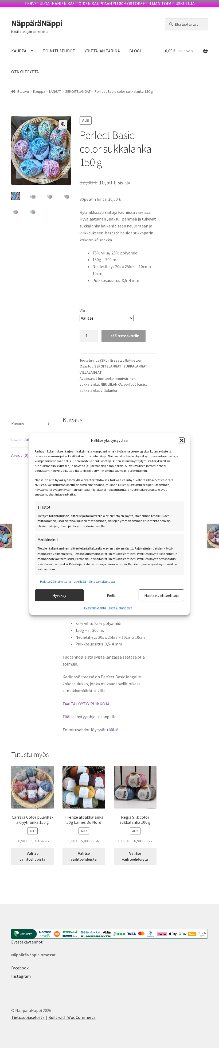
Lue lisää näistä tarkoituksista (94, 581)
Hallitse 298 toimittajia (55, 581)
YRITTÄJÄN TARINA (102, 50)
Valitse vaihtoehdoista (32, 856)
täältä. (113, 729)
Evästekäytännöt (27, 942)
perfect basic (135, 384)
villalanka (109, 390)
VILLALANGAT (91, 372)
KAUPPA (18, 50)
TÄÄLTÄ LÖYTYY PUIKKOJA (86, 703)
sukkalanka (89, 390)
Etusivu (23, 91)
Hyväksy (59, 595)
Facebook (20, 967)
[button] (181, 440)
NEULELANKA (111, 384)
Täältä (68, 716)
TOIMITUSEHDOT (59, 50)
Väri (83, 310)
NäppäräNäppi (36, 23)
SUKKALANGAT (135, 366)
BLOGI (135, 50)
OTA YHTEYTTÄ (25, 71)
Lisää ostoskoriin (123, 335)
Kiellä (111, 595)
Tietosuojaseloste (120, 608)
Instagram (21, 976)
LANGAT (55, 91)
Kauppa (39, 91)
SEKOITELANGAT (78, 91)
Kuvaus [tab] (17, 423)
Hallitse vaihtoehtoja (161, 595)
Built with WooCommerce (72, 1017)
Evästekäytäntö (95, 608)
